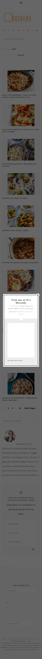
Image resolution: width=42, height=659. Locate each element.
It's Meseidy (13, 306)
